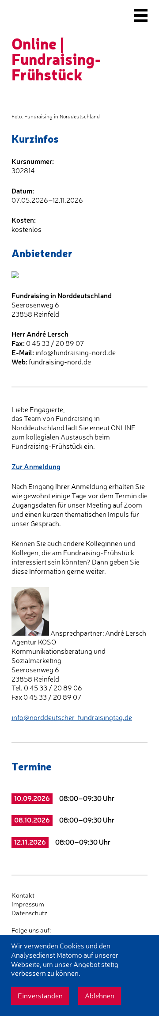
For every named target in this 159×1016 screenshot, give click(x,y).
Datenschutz (29, 913)
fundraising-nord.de (60, 361)
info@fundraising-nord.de (75, 352)
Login (19, 921)
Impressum (27, 904)
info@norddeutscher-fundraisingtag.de (71, 717)
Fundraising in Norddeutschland (61, 295)
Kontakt (22, 895)
